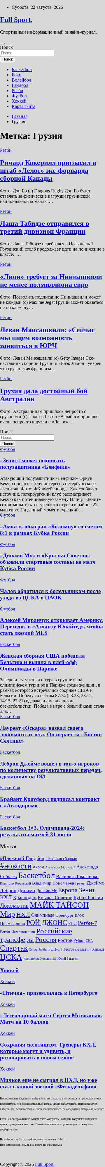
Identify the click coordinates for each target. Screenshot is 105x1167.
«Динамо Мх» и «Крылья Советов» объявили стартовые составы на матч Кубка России (48, 561)
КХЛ (6, 897)
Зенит (87, 890)
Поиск (6, 47)
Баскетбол (22, 69)
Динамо (26, 890)
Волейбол (21, 79)
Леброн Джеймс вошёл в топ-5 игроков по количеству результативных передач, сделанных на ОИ (51, 770)
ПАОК (79, 915)
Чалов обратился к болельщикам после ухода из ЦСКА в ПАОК (50, 594)
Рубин (79, 940)
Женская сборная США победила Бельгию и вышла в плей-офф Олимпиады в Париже (42, 662)
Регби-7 (87, 923)
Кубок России (88, 897)
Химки (98, 949)
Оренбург (64, 915)
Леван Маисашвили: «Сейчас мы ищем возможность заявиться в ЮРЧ (47, 337)
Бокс (16, 74)
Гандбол (20, 85)
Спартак (14, 948)
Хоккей (19, 101)
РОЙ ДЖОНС (46, 922)
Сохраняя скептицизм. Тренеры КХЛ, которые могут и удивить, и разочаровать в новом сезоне (48, 1051)
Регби (17, 90)
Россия (46, 939)
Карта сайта (23, 106)
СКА (89, 941)
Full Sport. (16, 19)
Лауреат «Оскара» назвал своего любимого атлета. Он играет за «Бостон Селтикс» (51, 734)
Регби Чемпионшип (17, 932)
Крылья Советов (55, 897)
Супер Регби (38, 949)
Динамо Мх (46, 891)
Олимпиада (42, 915)
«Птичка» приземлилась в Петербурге (48, 993)
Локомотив (14, 905)
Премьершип (12, 923)
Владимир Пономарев (53, 883)
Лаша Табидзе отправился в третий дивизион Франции (44, 227)
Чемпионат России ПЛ (39, 958)
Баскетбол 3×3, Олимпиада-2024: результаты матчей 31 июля (42, 831)
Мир (7, 914)
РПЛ (72, 923)
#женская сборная (61, 858)
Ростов (65, 940)
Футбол (19, 95)
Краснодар (24, 897)
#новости (16, 865)
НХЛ (23, 914)
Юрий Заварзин (68, 958)
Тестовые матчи (77, 949)
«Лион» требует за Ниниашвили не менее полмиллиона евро (51, 280)
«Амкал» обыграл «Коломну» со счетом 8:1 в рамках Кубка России (51, 529)
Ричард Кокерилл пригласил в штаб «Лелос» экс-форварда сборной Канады (48, 170)
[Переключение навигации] (2, 43)
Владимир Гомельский (15, 883)
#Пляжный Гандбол (22, 858)
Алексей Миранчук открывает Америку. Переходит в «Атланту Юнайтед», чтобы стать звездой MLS (51, 626)
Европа (68, 890)
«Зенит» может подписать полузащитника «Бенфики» (35, 463)
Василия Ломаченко (77, 876)
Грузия (80, 883)
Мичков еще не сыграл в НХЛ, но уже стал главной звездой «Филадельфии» (48, 1083)
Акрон (38, 867)
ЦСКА (11, 957)
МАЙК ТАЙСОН (59, 905)
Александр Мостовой (60, 867)
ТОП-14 (55, 949)
